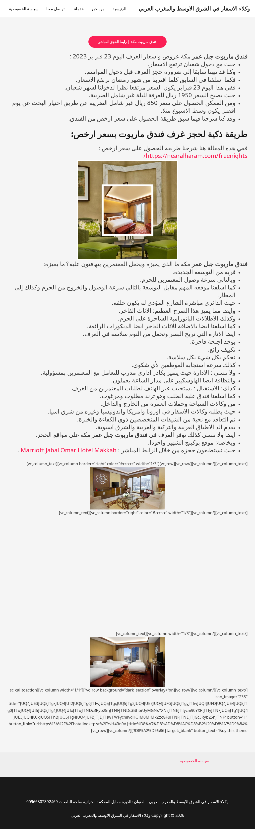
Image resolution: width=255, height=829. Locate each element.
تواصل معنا (55, 8)
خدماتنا (78, 8)
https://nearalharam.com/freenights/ (195, 155)
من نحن (98, 8)
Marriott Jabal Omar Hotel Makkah (69, 450)
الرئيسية (119, 8)
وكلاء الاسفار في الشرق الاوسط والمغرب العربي (194, 8)
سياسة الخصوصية (23, 8)
